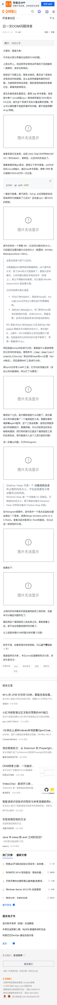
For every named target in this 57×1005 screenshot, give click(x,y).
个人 (52, 18)
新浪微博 (17, 955)
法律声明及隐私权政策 (12, 982)
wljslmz (6, 846)
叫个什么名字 (8, 810)
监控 (37, 666)
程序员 (46, 666)
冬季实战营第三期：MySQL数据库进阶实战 (24, 929)
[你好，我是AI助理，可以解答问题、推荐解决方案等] (39, 11)
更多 (5, 943)
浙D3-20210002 (31, 992)
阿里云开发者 (8, 774)
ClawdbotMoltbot (10, 739)
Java (16, 666)
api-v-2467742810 (11, 721)
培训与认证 (33, 971)
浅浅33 (6, 703)
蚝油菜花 (6, 792)
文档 (5, 971)
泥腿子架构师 (8, 828)
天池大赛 (23, 971)
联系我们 (28, 963)
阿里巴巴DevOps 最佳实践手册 (18, 935)
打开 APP (48, 4)
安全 (16, 671)
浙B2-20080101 (33, 989)
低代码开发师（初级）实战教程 (18, 923)
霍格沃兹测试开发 (10, 757)
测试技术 (26, 666)
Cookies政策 (29, 982)
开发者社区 (13, 971)
